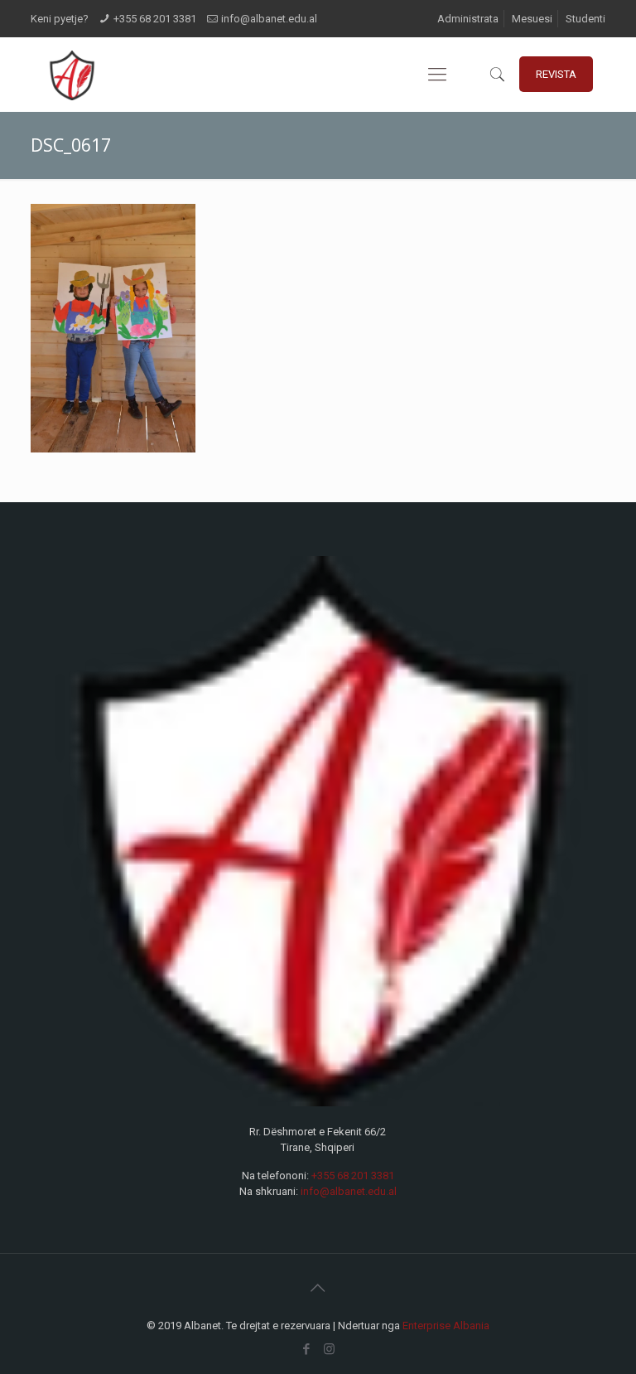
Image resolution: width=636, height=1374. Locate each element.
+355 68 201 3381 (154, 18)
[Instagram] (329, 1349)
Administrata (468, 18)
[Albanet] (71, 74)
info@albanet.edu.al (269, 18)
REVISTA (556, 74)
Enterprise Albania (445, 1325)
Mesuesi (532, 18)
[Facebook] (307, 1349)
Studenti (585, 18)
